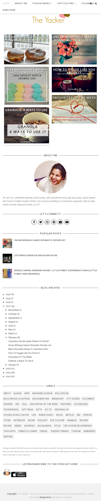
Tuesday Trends (59, 431)
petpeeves (19, 420)
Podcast (43, 420)
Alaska (18, 393)
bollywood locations (17, 399)
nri (78, 415)
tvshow (76, 431)
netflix (70, 415)
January (12, 365)
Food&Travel (42, 3)
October (12, 314)
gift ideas (27, 410)
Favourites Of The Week (74, 97)
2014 (8, 376)
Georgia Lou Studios (62, 497)
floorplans (81, 404)
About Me (21, 3)
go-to (48, 410)
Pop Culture (66, 3)
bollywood (62, 393)
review (8, 426)
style (57, 426)
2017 (8, 306)
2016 (8, 368)
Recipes (84, 420)
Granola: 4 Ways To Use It (26, 111)
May (10, 329)
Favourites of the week (44, 404)
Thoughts (9, 431)
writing (8, 437)
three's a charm (27, 431)
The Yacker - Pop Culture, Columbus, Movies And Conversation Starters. (52, 494)
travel (44, 431)
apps (26, 393)
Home (6, 3)
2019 (8, 298)
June (10, 325)
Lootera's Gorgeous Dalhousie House (35, 255)
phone (31, 420)
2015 (8, 372)
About (7, 393)
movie (59, 415)
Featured (65, 404)
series (17, 426)
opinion (87, 415)
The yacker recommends (77, 426)
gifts (39, 410)
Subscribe (9, 10)
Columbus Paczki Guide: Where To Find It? (26, 38)
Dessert (8, 404)
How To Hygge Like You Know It (74, 71)
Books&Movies (41, 399)
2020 (8, 294)
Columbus (88, 399)
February (12, 337)
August (12, 321)
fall (24, 404)
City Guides (73, 399)
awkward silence (42, 393)
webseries (89, 431)
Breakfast (58, 399)
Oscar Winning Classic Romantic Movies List (74, 38)
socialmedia (44, 426)
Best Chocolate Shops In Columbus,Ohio (26, 71)
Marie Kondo (46, 415)
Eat (17, 404)
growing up (62, 410)
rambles (72, 420)
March (11, 333)
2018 (8, 302)
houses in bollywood (16, 415)
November (13, 310)
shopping (29, 426)
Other (7, 420)
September (14, 318)
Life (34, 415)
